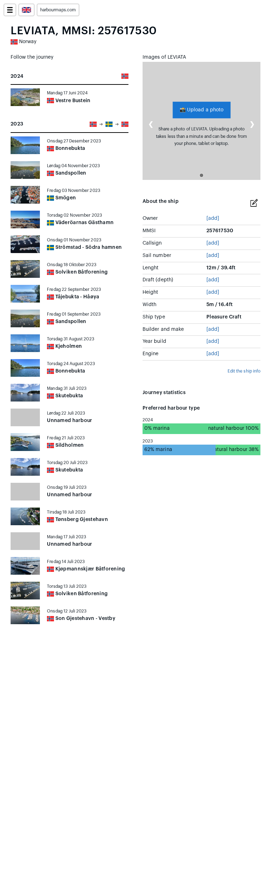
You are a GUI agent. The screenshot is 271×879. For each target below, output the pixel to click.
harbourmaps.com (58, 10)
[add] (212, 218)
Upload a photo (201, 109)
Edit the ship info (244, 371)
